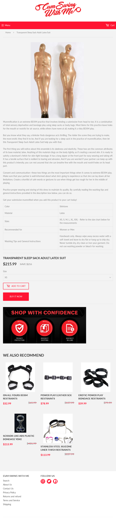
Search (6, 480)
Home (8, 32)
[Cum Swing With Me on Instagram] (43, 481)
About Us (7, 484)
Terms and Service (11, 500)
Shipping (7, 504)
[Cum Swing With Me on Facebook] (55, 481)
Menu (7, 25)
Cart (112, 25)
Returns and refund (12, 496)
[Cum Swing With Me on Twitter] (49, 481)
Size (5, 271)
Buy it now (16, 296)
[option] (57, 80)
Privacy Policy (9, 492)
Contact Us (8, 488)
